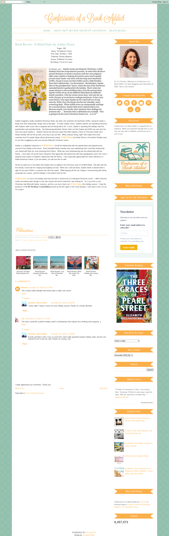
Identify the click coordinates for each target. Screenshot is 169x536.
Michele (25, 288)
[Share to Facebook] (57, 237)
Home (46, 30)
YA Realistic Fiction (40, 240)
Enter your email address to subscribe (132, 226)
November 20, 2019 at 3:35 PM (63, 303)
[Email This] (49, 237)
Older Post (103, 388)
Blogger (91, 532)
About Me (59, 30)
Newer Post (19, 388)
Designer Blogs (89, 535)
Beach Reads (117, 30)
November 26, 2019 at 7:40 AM (63, 334)
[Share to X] (54, 237)
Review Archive (79, 30)
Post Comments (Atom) (35, 393)
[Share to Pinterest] (59, 237)
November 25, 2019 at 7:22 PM (38, 319)
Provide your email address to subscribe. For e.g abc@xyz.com (132, 240)
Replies (27, 298)
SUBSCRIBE (129, 247)
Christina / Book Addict (37, 303)
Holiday (30, 240)
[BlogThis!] (52, 237)
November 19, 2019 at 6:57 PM (40, 288)
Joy (23, 319)
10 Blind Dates (66, 137)
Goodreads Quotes (147, 402)
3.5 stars (24, 240)
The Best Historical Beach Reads (136, 456)
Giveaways (99, 30)
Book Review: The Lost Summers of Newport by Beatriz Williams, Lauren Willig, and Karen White (138, 471)
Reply (24, 294)
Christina (143, 502)
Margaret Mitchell (121, 397)
